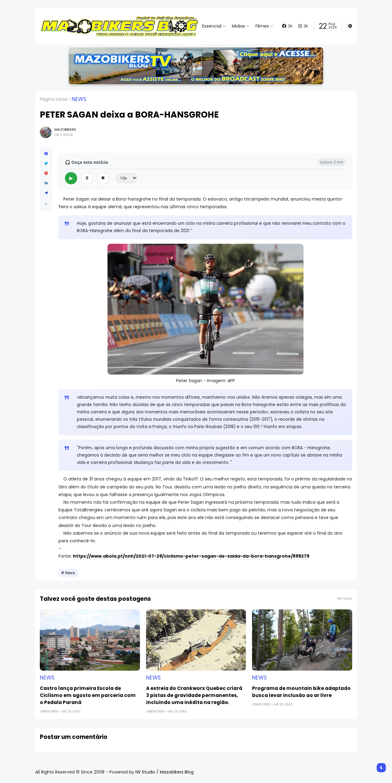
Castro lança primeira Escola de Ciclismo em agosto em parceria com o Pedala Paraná (88, 695)
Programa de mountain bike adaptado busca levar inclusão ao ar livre (301, 691)
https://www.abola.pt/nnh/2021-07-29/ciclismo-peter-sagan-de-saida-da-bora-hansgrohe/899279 (191, 556)
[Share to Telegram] (46, 193)
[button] (46, 204)
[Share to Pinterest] (46, 173)
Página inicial (53, 99)
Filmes (262, 26)
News (79, 99)
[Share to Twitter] (46, 163)
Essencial (211, 26)
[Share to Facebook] (46, 154)
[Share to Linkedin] (46, 183)
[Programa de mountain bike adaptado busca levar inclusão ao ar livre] (302, 640)
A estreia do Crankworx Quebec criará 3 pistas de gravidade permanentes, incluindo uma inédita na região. (194, 695)
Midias (238, 26)
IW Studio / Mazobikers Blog (164, 772)
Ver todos (344, 598)
